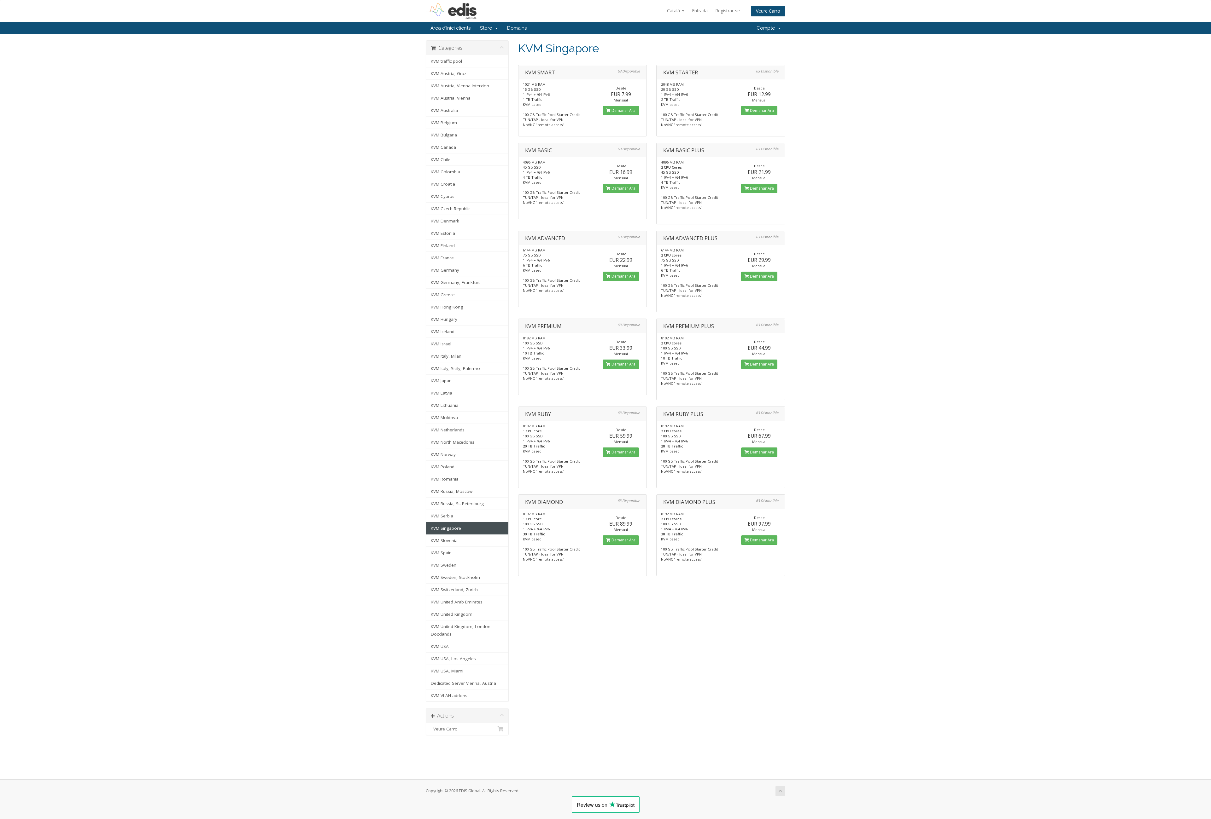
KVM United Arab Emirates (457, 602)
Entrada (700, 11)
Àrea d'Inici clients (450, 28)
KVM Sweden (443, 565)
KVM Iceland (442, 331)
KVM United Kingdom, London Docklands (460, 630)
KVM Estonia (443, 233)
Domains (517, 28)
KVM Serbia (442, 516)
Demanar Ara (623, 110)
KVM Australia (444, 110)
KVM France (442, 258)
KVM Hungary (444, 319)
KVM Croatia (443, 184)
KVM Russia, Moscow (451, 491)
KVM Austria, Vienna (451, 98)
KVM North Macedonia (453, 442)
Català (674, 11)
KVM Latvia (441, 393)
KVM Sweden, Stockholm (455, 577)
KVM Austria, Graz (448, 73)
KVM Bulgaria (444, 135)
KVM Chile (440, 159)
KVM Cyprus (442, 196)
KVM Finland (443, 245)
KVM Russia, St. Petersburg (457, 503)
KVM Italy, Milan (446, 356)
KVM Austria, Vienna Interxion (460, 86)
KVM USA (440, 646)
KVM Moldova (444, 417)
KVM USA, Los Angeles (453, 658)
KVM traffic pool (446, 61)
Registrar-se (727, 11)
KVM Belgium (444, 122)
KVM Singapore (446, 528)
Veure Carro (768, 11)
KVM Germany (445, 270)
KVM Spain (441, 553)
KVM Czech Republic (450, 208)
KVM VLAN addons (449, 695)
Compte (767, 28)
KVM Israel (441, 344)
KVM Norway (443, 454)
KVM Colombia (445, 172)
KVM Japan (441, 381)
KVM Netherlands (448, 430)
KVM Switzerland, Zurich (454, 589)
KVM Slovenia (444, 540)
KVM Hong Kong (447, 307)
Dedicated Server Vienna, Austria (463, 683)
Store (487, 28)
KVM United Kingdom (451, 614)
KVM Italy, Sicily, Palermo (455, 368)
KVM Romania (445, 479)
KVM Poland (442, 467)
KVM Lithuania (445, 405)
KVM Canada (443, 147)
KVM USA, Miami (447, 671)
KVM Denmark (445, 221)
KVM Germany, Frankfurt (455, 282)
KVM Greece (443, 294)
